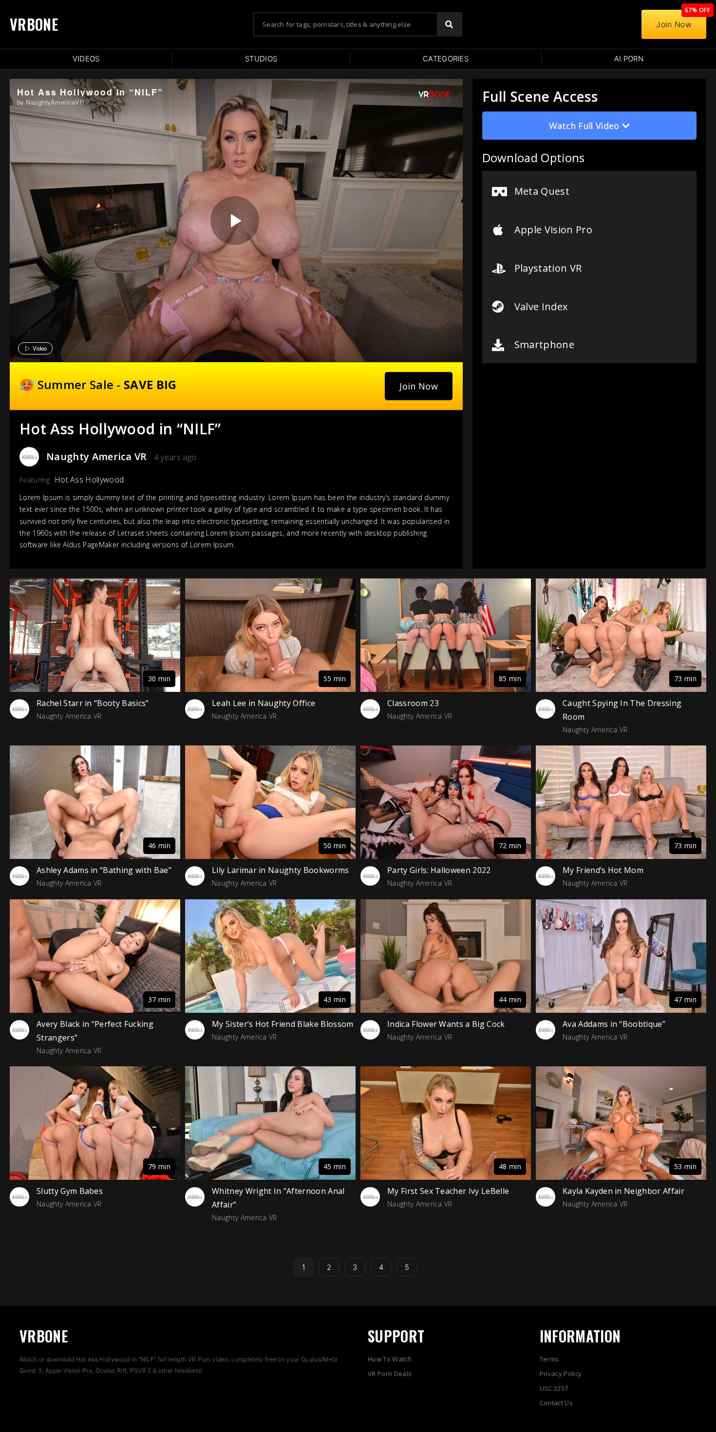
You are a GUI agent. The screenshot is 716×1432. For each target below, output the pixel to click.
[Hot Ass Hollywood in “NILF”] (234, 220)
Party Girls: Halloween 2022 (439, 870)
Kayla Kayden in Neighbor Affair (623, 1191)
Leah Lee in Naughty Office (263, 703)
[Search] (449, 24)
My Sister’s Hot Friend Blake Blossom (283, 1024)
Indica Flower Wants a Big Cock (446, 1024)
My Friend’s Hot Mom (603, 870)
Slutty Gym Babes (70, 1191)
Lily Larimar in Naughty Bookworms (280, 870)
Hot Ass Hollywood (89, 479)
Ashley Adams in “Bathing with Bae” (104, 870)
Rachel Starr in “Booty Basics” (93, 703)
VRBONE (34, 24)
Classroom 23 (413, 703)
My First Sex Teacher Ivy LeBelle (448, 1191)
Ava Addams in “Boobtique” (614, 1024)
